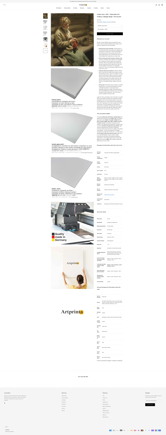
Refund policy (105, 417)
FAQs (104, 399)
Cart (103, 395)
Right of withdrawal (106, 406)
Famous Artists (67, 8)
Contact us (105, 397)
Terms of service (106, 412)
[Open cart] (162, 5)
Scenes (108, 8)
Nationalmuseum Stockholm (109, 194)
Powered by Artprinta (9, 431)
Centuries (89, 8)
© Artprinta (7, 429)
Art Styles (75, 8)
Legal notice (105, 402)
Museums (82, 8)
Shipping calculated (107, 21)
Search (104, 408)
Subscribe (150, 404)
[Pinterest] (4, 403)
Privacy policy (105, 404)
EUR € (4, 4)
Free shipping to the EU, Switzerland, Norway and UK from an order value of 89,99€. (83, 1)
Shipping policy (106, 410)
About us (104, 414)
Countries (96, 8)
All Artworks (58, 8)
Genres (102, 8)
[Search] (159, 5)
